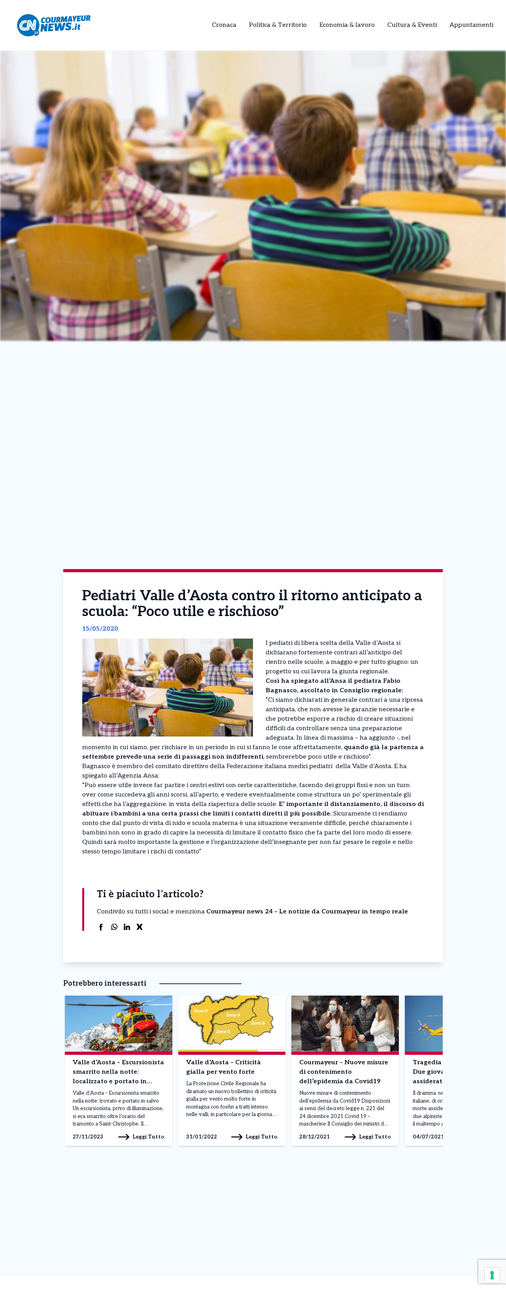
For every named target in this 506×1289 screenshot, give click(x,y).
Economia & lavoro (347, 25)
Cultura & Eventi (412, 25)
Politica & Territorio (278, 25)
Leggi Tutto (148, 1136)
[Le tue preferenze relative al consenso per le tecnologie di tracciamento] (492, 1275)
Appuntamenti (471, 25)
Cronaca (224, 25)
